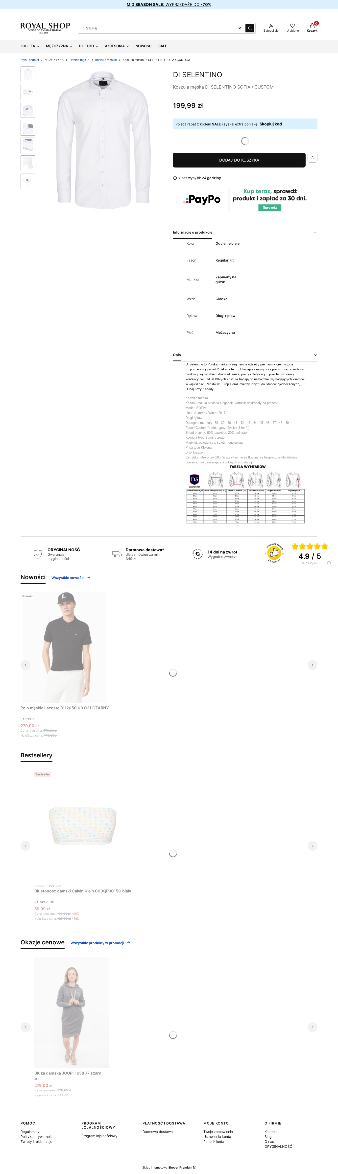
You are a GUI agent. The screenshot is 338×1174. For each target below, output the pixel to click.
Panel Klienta (213, 1141)
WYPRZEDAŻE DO (169, 4)
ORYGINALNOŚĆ (278, 1146)
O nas (269, 1141)
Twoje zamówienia (218, 1131)
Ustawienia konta (217, 1136)
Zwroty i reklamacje (36, 1141)
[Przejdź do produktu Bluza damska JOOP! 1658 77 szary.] (71, 1012)
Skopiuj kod (271, 123)
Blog (268, 1136)
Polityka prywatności (37, 1136)
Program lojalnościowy (99, 1136)
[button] (249, 28)
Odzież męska (79, 60)
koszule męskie (106, 60)
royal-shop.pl (30, 60)
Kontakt (271, 1131)
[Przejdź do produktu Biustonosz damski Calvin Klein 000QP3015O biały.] (83, 825)
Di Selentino (197, 74)
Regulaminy (30, 1131)
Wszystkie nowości (67, 577)
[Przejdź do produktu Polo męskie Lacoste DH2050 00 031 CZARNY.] (65, 647)
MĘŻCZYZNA (54, 60)
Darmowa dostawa (158, 1131)
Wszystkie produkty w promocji (97, 943)
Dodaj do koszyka (239, 160)
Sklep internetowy (167, 1167)
